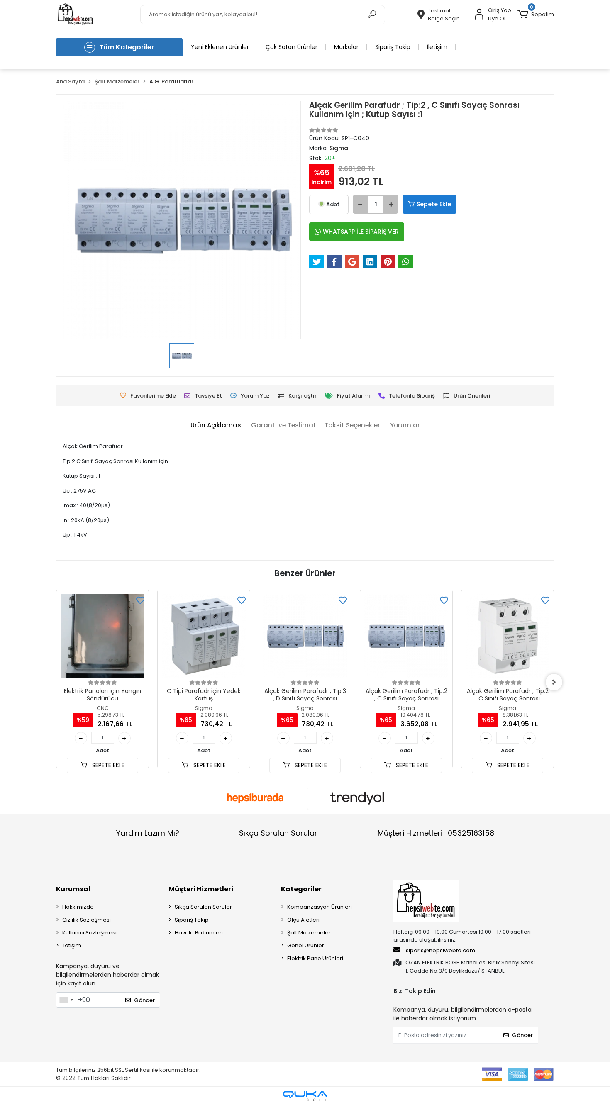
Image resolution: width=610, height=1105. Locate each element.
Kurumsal (73, 889)
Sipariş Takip (392, 47)
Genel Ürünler (305, 945)
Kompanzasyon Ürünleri (319, 907)
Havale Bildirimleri (199, 933)
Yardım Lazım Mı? (147, 833)
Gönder (144, 1000)
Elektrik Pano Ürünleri (315, 958)
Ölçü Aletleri (303, 920)
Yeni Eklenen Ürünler (220, 47)
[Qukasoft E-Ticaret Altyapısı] (305, 1096)
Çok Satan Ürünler (291, 47)
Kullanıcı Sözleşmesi (89, 933)
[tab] (216, 425)
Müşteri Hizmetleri (436, 833)
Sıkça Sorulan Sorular (278, 833)
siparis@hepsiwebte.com (440, 950)
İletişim (437, 47)
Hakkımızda (78, 907)
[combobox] (66, 1000)
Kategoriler (301, 889)
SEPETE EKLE (107, 765)
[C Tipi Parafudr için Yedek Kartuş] (204, 636)
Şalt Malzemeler (309, 933)
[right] (554, 682)
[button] (535, 14)
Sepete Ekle (434, 204)
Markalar (346, 47)
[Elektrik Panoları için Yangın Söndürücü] (102, 636)
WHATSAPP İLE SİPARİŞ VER (361, 231)
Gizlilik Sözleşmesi (86, 920)
